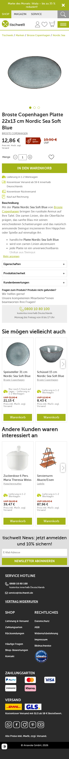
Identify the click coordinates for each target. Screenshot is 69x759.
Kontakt (9, 656)
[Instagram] (24, 727)
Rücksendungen (14, 633)
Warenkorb (18, 417)
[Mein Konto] (37, 25)
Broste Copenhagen (38, 35)
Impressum (41, 639)
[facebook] (16, 727)
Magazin (20, 14)
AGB (36, 627)
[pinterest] (32, 727)
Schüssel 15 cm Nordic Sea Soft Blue (50, 374)
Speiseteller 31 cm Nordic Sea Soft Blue (16, 374)
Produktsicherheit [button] (14, 273)
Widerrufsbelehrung (46, 633)
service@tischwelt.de (21, 593)
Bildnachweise (42, 646)
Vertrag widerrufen (21, 601)
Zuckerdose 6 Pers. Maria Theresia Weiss (17, 478)
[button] (51, 157)
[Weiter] (63, 364)
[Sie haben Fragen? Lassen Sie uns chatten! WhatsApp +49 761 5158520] (8, 727)
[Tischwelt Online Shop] (13, 23)
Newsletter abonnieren (34, 561)
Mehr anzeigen (11, 256)
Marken (20, 35)
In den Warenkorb (34, 168)
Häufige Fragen (14, 644)
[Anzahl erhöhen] (30, 157)
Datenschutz (41, 621)
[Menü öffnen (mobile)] (63, 24)
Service (36, 14)
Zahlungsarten (13, 627)
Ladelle (40, 483)
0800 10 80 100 (37, 309)
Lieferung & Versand (17, 621)
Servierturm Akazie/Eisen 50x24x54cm (45, 478)
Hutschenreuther (12, 483)
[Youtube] (40, 727)
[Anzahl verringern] (15, 157)
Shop (5, 14)
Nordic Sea (59, 35)
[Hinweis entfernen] (63, 5)
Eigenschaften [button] (12, 264)
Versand (5, 148)
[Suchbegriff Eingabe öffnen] (63, 14)
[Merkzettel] (44, 25)
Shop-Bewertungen (16, 650)
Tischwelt (7, 35)
